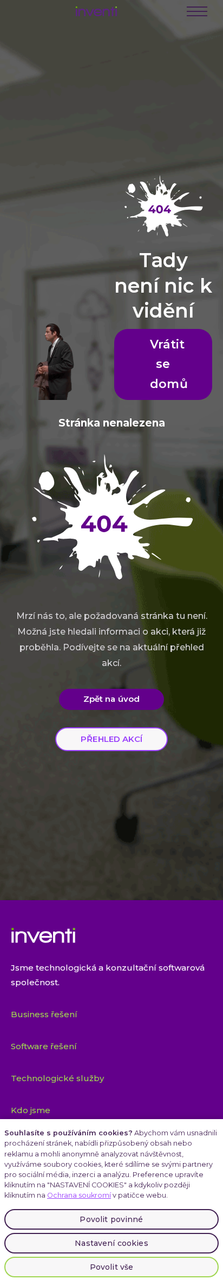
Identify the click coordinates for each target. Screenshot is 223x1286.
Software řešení (44, 1046)
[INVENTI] (96, 11)
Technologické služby (57, 1078)
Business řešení (44, 1014)
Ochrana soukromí (79, 1195)
